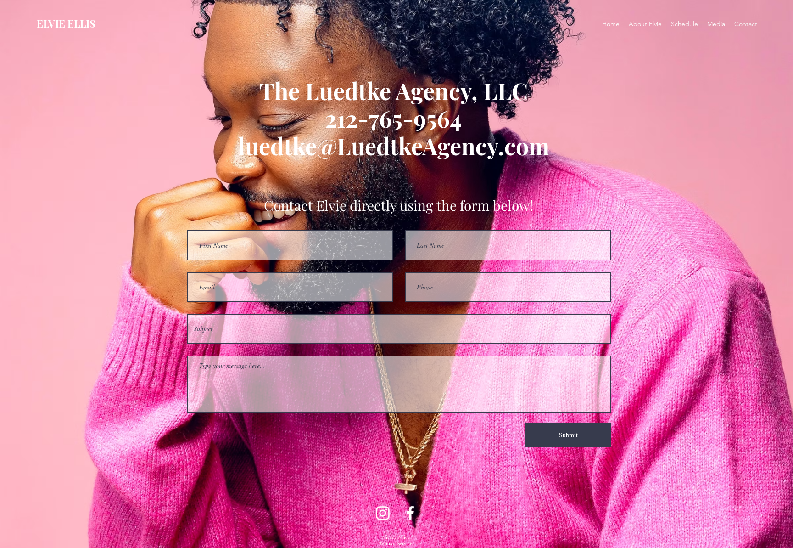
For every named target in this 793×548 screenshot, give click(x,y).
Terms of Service (395, 543)
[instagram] (383, 513)
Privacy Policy (395, 537)
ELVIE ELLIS (66, 23)
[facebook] (410, 513)
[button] (716, 24)
